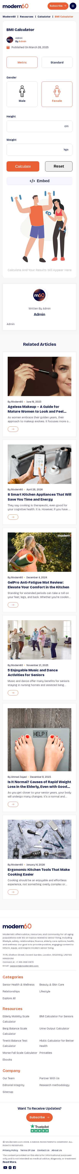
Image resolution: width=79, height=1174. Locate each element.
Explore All (9, 998)
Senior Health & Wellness (19, 984)
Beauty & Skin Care (52, 984)
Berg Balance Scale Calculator (15, 1031)
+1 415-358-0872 (25, 962)
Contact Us (43, 1150)
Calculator (44, 16)
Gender (11, 77)
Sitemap (8, 1092)
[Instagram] (10, 1168)
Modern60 (9, 16)
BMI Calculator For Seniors (56, 1016)
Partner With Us (49, 1078)
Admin (22, 41)
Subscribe (56, 5)
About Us (57, 1150)
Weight (11, 140)
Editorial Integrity (13, 1085)
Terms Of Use (27, 1150)
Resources (26, 16)
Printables (46, 1053)
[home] (15, 6)
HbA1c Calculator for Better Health (57, 1043)
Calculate (23, 166)
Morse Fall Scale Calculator (20, 1053)
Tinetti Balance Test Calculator (15, 1043)
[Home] (17, 926)
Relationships (11, 991)
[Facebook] (14, 1168)
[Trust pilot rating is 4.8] (39, 1128)
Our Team (9, 1078)
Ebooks (7, 1059)
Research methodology (54, 1085)
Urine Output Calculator (54, 1028)
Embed (43, 181)
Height (11, 116)
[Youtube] (5, 1168)
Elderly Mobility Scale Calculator (16, 1019)
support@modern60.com (24, 965)
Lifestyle (45, 991)
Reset (59, 166)
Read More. (10, 1162)
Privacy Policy (10, 1150)
